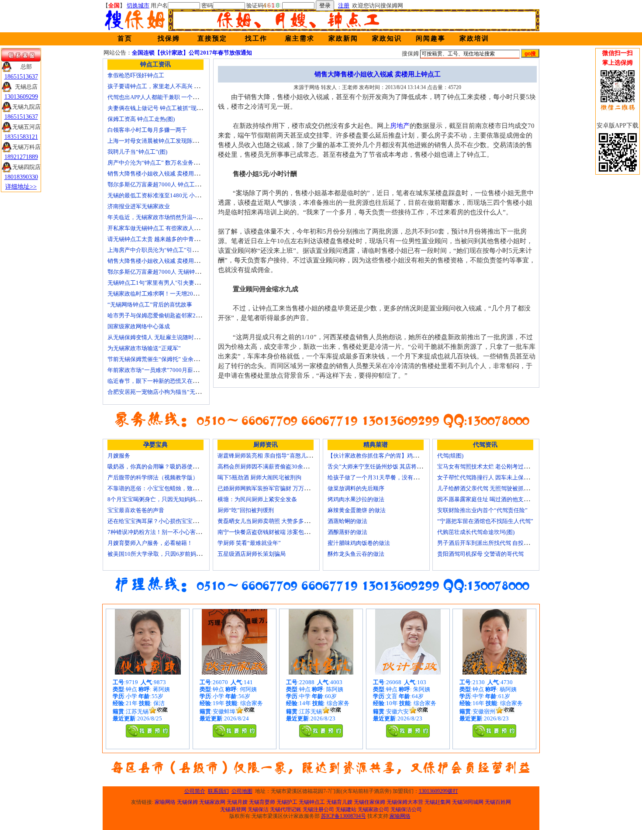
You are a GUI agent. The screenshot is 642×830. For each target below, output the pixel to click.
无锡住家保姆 (369, 802)
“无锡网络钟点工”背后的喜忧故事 (149, 304)
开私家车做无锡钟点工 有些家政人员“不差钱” (164, 228)
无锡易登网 (233, 809)
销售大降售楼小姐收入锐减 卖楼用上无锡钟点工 (167, 261)
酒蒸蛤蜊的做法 (347, 521)
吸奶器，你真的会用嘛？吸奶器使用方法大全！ (167, 466)
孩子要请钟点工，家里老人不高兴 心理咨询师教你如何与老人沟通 (190, 86)
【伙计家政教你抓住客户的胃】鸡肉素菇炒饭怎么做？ (396, 455)
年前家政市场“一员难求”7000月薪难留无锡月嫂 (167, 370)
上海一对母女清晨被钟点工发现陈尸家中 (158, 141)
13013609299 (21, 96)
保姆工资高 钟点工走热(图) (141, 119)
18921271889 (21, 157)
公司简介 (194, 791)
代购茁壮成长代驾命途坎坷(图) (475, 532)
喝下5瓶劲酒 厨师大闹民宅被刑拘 (259, 477)
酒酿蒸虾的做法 (347, 532)
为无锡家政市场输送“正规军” (144, 348)
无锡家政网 (212, 802)
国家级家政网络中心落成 (138, 326)
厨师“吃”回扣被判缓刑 (245, 510)
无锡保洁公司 (406, 809)
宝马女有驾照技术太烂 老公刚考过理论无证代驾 (497, 466)
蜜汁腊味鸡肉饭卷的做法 (359, 543)
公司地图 (241, 791)
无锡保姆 (187, 802)
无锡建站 (345, 809)
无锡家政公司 (373, 809)
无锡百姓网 (498, 802)
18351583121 (21, 137)
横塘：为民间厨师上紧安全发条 (257, 499)
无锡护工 (286, 802)
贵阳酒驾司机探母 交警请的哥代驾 (480, 554)
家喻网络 (165, 802)
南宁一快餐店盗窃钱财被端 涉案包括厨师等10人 (277, 532)
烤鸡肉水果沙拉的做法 (356, 499)
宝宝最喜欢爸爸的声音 (135, 510)
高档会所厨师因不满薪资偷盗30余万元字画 (271, 466)
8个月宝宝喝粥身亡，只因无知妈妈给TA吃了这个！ (172, 499)
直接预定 (212, 38)
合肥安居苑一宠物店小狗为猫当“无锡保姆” (161, 392)
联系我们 (218, 791)
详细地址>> (21, 186)
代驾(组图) (450, 455)
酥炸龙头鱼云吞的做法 (356, 554)
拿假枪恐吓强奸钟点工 (135, 75)
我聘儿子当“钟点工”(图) (137, 151)
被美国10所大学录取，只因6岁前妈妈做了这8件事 (170, 554)
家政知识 (387, 38)
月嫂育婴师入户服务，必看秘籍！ (150, 543)
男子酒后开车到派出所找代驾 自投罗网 (486, 543)
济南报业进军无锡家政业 (138, 206)
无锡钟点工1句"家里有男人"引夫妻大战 (156, 282)
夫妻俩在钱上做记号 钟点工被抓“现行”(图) (160, 108)
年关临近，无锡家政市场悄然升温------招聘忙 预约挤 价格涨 (182, 217)
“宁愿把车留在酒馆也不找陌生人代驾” (485, 521)
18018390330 (21, 177)
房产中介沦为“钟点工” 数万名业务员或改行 (161, 162)
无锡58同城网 (467, 802)
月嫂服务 (118, 455)
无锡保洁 (258, 809)
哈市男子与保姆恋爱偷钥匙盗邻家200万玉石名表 (168, 315)
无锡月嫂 (237, 802)
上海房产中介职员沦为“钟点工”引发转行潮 (161, 250)
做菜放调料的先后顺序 (356, 488)
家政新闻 (343, 38)
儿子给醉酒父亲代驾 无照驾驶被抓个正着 (489, 488)
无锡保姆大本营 (405, 802)
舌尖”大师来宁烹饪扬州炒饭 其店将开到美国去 (386, 466)
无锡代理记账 (285, 809)
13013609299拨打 (438, 791)
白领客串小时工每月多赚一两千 (147, 130)
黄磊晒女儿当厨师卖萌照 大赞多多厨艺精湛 (272, 521)
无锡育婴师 (262, 802)
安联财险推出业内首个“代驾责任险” (482, 510)
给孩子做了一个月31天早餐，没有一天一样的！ (387, 477)
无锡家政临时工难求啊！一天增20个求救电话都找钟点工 (178, 293)
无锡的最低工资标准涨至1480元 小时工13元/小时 (169, 195)
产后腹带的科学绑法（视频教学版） (152, 477)
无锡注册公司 (318, 809)
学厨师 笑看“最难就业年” (249, 543)
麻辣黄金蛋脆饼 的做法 (357, 510)
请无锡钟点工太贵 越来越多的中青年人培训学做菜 (170, 239)
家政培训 (474, 38)
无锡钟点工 (312, 802)
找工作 (256, 38)
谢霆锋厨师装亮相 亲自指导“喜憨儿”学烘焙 (271, 455)
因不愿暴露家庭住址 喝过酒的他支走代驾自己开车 (500, 499)
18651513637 (21, 76)
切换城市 (138, 5)
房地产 (400, 125)
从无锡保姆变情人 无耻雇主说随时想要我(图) (163, 337)
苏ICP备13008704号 (343, 816)
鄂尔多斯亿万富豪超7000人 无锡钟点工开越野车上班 (173, 272)
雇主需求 (299, 38)
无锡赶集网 (438, 802)
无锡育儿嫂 (339, 802)
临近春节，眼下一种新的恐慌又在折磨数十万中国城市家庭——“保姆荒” (198, 381)
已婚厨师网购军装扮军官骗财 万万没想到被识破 (277, 488)
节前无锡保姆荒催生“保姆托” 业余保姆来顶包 (164, 359)
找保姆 (169, 38)
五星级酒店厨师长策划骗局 (251, 554)
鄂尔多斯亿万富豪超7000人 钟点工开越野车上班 (168, 184)
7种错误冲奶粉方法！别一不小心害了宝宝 (160, 532)
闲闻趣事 (430, 38)
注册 (343, 5)
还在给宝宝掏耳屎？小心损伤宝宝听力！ (158, 521)
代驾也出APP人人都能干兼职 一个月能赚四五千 (167, 97)
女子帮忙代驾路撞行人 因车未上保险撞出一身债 (497, 477)
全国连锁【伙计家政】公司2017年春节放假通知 (192, 52)
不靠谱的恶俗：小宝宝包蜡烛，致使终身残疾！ (167, 488)
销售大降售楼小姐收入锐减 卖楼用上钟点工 (162, 173)
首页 (124, 38)
